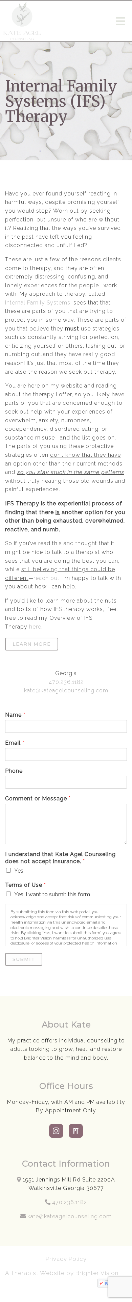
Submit (24, 959)
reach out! (47, 578)
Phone (14, 771)
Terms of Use (25, 885)
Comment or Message (37, 798)
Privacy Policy (66, 1258)
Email (14, 743)
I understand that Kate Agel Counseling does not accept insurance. (60, 858)
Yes (18, 871)
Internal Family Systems (37, 302)
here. (35, 626)
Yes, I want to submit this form (52, 894)
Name (15, 715)
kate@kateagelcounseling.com (66, 690)
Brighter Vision (97, 1273)
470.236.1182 (66, 682)
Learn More (32, 644)
